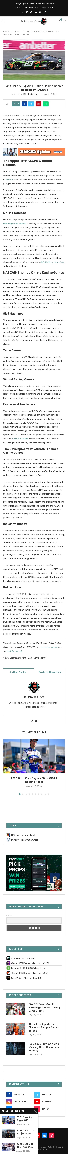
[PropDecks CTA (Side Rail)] (34, 856)
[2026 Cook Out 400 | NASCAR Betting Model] (8, 1147)
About (18, 8)
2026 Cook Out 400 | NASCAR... (25, 1145)
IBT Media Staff (30, 94)
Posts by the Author (50, 672)
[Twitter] (27, 12)
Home (6, 31)
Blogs (17, 31)
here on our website (49, 647)
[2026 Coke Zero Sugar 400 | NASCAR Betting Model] (34, 756)
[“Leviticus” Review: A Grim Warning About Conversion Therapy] (15, 1048)
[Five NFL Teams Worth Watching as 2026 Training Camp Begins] (15, 1009)
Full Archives (31, 8)
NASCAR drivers (20, 438)
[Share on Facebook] (24, 103)
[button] (6, 766)
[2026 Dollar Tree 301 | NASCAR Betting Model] (8, 1133)
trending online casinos (14, 223)
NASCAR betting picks (52, 262)
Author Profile (18, 672)
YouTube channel (14, 651)
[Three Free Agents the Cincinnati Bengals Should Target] (15, 1029)
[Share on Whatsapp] (46, 103)
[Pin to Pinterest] (38, 103)
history (9, 179)
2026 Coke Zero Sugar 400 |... (25, 1119)
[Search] (64, 21)
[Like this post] (17, 103)
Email (9, 915)
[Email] (40, 12)
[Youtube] (36, 12)
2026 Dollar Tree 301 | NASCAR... (25, 1132)
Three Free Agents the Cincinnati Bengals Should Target (44, 1027)
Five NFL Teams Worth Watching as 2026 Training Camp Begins (44, 1007)
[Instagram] (31, 12)
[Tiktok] (45, 12)
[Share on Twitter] (31, 103)
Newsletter (47, 8)
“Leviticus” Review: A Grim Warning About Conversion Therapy (44, 1047)
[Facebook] (22, 12)
